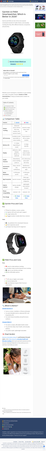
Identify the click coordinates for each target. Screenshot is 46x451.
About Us (43, 441)
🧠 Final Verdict (7, 115)
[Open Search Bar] (43, 1)
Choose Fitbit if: (9, 113)
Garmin (17, 122)
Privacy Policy (21, 441)
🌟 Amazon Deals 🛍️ (34, 1)
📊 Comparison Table (9, 106)
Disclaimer (15, 441)
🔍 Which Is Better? (8, 110)
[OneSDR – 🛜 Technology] (2, 1)
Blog (5, 408)
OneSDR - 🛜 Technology (8, 1)
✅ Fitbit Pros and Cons (9, 109)
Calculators (6, 422)
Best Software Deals (8, 424)
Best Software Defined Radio (11, 421)
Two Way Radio (28, 441)
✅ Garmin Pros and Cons (9, 107)
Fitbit (27, 122)
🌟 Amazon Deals (7, 426)
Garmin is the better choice (9, 337)
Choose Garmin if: (9, 112)
